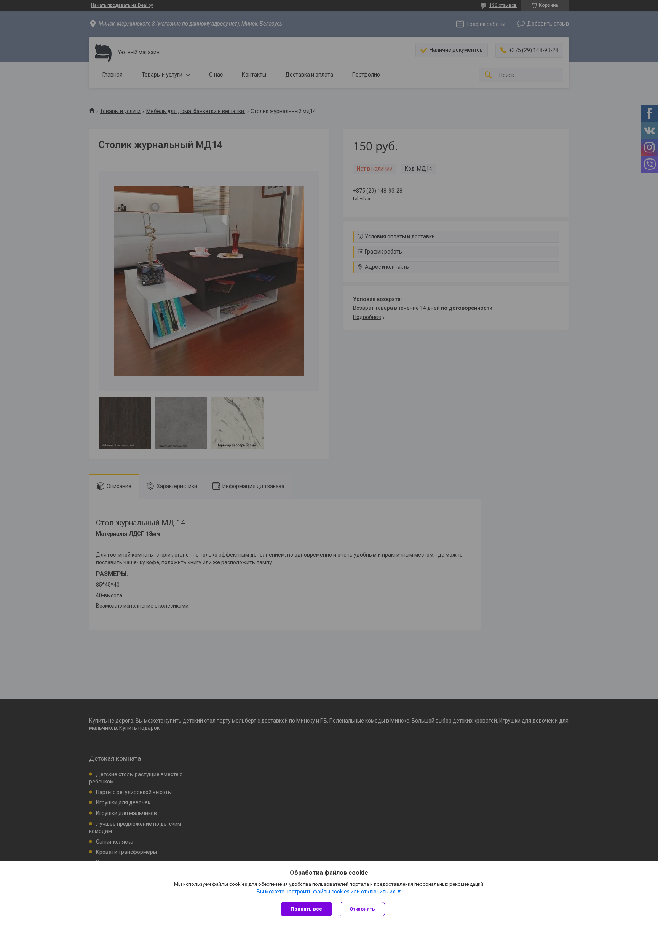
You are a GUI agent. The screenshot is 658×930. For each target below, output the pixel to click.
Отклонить (362, 909)
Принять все (306, 909)
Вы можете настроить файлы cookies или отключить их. (326, 892)
